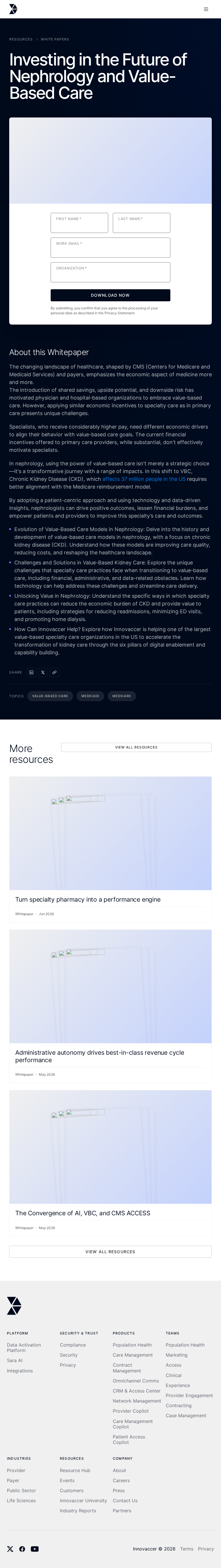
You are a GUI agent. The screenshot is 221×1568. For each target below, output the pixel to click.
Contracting (179, 1405)
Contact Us (125, 1500)
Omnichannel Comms (136, 1381)
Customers (71, 1490)
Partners (122, 1510)
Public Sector (21, 1490)
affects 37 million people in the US (144, 479)
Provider (16, 1470)
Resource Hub (75, 1470)
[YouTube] (35, 1549)
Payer (13, 1480)
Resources (21, 39)
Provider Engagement (189, 1395)
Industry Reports (78, 1510)
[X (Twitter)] (10, 1549)
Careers (121, 1480)
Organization (71, 268)
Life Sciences (21, 1500)
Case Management (186, 1415)
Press (119, 1490)
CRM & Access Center (137, 1391)
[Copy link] (54, 672)
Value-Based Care (50, 696)
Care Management (133, 1355)
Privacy (68, 1365)
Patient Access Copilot (129, 1439)
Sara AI (14, 1360)
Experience (178, 1385)
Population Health (132, 1345)
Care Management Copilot (133, 1424)
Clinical (174, 1375)
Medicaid (90, 696)
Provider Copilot (131, 1411)
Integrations (20, 1371)
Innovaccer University (83, 1500)
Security (69, 1355)
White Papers (55, 39)
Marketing (177, 1355)
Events (67, 1480)
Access (173, 1365)
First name (68, 219)
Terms (186, 1549)
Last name (130, 219)
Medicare (122, 696)
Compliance (73, 1345)
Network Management (137, 1401)
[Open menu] (206, 9)
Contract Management (127, 1367)
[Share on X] (42, 672)
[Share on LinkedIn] (31, 672)
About (119, 1470)
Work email (69, 243)
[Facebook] (22, 1549)
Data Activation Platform (24, 1347)
